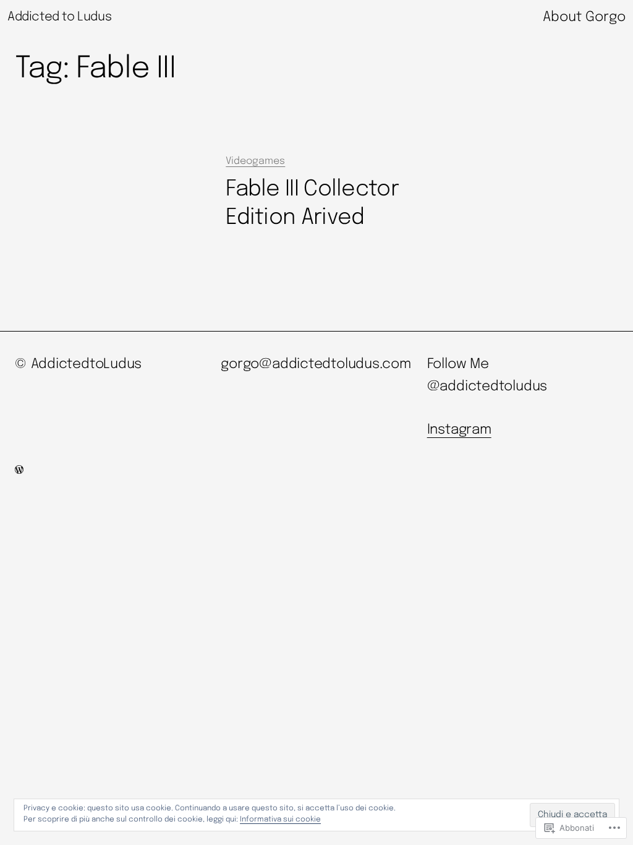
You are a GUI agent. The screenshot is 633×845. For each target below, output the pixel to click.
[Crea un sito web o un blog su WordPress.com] (19, 471)
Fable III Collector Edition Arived (312, 203)
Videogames (255, 161)
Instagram (459, 430)
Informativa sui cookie (280, 819)
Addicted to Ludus (59, 17)
